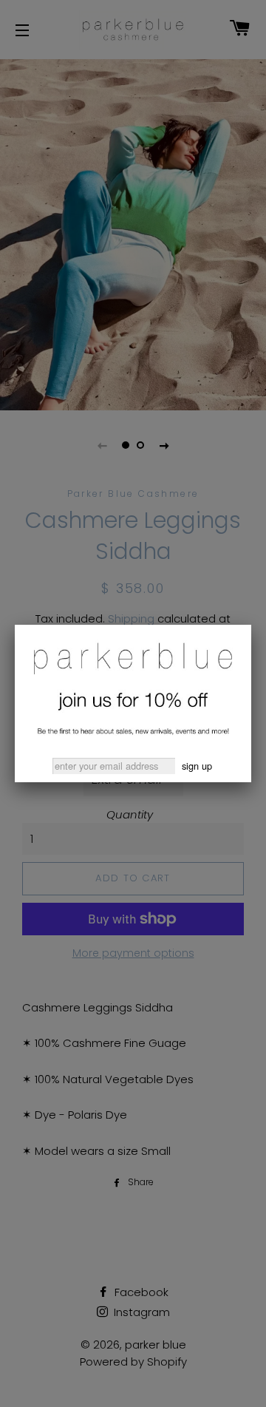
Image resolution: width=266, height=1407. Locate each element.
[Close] (251, 624)
